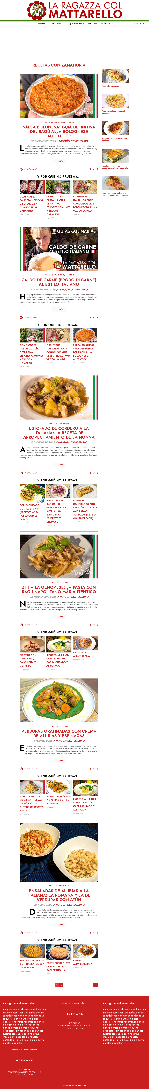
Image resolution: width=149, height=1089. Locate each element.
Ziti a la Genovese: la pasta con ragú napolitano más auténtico (59, 589)
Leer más (59, 161)
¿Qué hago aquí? (76, 24)
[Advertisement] (74, 41)
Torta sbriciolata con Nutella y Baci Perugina (58, 966)
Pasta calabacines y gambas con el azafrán (58, 800)
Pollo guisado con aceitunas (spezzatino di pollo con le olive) (30, 512)
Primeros (54, 582)
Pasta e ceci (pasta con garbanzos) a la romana (32, 964)
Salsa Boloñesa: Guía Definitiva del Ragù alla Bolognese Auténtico (59, 131)
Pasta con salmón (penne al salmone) (113, 112)
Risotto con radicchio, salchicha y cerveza (28, 660)
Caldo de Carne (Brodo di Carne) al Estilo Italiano (59, 282)
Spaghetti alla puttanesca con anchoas (114, 139)
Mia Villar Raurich (30, 169)
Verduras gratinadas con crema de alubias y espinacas (58, 733)
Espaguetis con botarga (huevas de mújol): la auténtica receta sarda (31, 803)
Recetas (41, 24)
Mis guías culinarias (54, 122)
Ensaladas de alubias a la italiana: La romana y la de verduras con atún (59, 895)
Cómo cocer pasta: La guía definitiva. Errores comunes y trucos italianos (58, 205)
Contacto (92, 24)
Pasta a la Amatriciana (81, 654)
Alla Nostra (57, 24)
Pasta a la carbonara (110, 86)
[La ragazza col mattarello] (74, 10)
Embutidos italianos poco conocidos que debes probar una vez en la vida (85, 203)
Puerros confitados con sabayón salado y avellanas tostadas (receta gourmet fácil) (85, 509)
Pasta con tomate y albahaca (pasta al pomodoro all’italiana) (115, 194)
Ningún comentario (73, 141)
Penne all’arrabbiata (82, 962)
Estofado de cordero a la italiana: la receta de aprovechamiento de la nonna (59, 432)
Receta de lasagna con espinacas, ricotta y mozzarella (115, 167)
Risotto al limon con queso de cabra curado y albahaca (57, 660)
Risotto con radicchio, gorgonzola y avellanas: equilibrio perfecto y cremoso (56, 511)
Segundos (64, 423)
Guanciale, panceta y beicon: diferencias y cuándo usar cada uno (32, 204)
